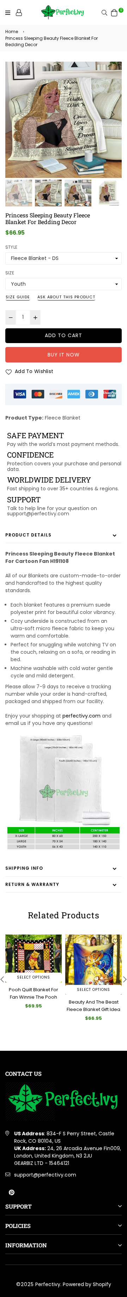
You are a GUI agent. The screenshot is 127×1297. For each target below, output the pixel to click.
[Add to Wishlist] (55, 940)
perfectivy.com (81, 715)
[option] (63, 120)
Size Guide (18, 297)
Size (9, 273)
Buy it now (64, 354)
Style (11, 247)
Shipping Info (24, 868)
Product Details (28, 535)
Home (11, 32)
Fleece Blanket (62, 417)
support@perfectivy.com (45, 1174)
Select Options (33, 977)
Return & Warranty (32, 884)
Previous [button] (14, 114)
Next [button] (113, 114)
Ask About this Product (66, 297)
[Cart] (114, 12)
